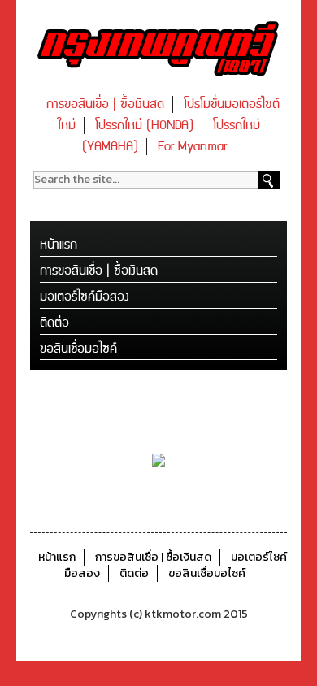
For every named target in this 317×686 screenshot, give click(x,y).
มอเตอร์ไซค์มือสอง (84, 297)
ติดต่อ (54, 323)
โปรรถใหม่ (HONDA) (144, 126)
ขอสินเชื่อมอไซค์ (78, 349)
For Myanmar (192, 147)
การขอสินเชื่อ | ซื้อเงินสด (105, 104)
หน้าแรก (58, 245)
